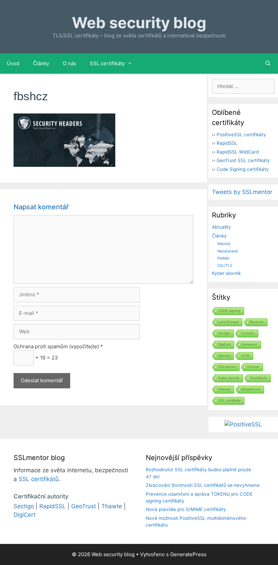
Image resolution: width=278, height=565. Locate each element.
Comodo (248, 333)
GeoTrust (83, 506)
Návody (224, 243)
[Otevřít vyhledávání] (268, 63)
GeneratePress (188, 554)
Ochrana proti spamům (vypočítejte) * (58, 346)
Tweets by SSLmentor (242, 192)
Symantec (249, 344)
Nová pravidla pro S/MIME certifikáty (186, 509)
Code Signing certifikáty (243, 169)
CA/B (245, 355)
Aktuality (221, 227)
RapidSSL (227, 143)
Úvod (13, 63)
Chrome (253, 367)
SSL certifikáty (107, 63)
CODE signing (229, 311)
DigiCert (224, 344)
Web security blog (139, 22)
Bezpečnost (251, 389)
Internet (224, 389)
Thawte (111, 506)
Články (41, 63)
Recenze (257, 322)
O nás (69, 63)
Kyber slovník (226, 273)
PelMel (223, 258)
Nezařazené (227, 251)
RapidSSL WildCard (238, 152)
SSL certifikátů (39, 479)
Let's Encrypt (228, 322)
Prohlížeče (259, 378)
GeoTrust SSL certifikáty (243, 160)
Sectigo (224, 333)
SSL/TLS (224, 265)
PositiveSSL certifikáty (241, 134)
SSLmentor (227, 367)
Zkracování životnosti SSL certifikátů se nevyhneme (203, 485)
